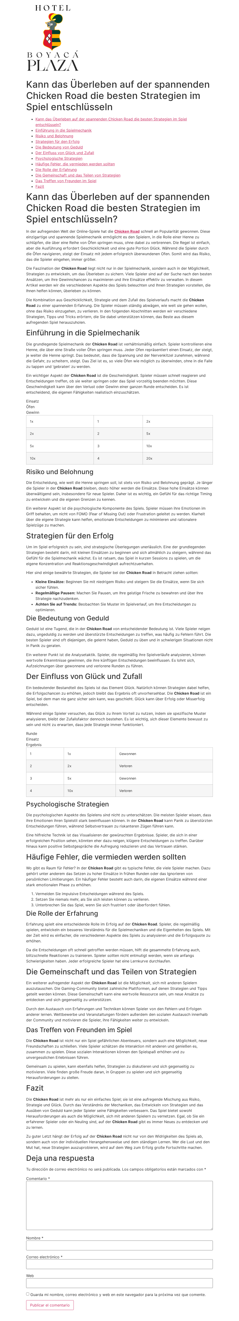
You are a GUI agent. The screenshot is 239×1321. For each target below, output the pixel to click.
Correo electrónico (44, 1257)
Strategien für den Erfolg (57, 141)
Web (30, 1275)
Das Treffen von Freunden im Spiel (65, 180)
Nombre (34, 1238)
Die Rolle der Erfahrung (56, 169)
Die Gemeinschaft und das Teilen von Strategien (77, 175)
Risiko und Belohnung (54, 136)
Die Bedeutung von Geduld (59, 147)
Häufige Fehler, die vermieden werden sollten (75, 164)
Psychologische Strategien (58, 158)
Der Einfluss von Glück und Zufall (64, 152)
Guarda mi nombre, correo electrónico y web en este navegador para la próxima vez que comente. (118, 1294)
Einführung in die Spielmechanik (63, 130)
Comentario (38, 1178)
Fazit (39, 186)
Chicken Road (127, 231)
